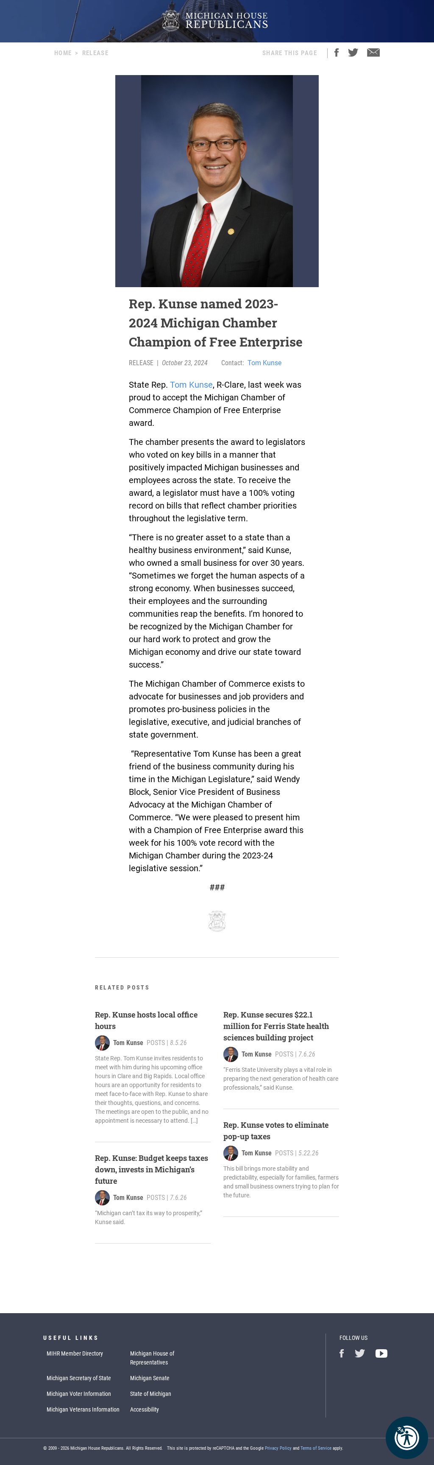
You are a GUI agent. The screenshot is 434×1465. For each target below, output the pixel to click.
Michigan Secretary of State (79, 1378)
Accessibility (144, 1409)
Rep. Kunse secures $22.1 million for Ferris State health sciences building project (276, 1026)
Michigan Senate (150, 1378)
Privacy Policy (278, 1448)
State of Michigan (150, 1393)
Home (63, 53)
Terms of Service (315, 1448)
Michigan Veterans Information (83, 1409)
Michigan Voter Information (79, 1393)
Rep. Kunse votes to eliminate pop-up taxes (275, 1130)
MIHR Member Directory (75, 1353)
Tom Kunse (264, 363)
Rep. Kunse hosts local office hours (146, 1020)
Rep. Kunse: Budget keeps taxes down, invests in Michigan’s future (151, 1169)
